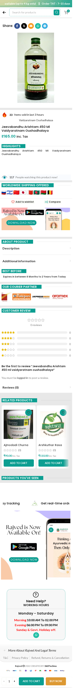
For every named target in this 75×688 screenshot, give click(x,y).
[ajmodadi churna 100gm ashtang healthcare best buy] (19, 424)
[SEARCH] (56, 12)
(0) (19, 450)
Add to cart (31, 681)
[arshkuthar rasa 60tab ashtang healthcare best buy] (53, 424)
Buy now (56, 681)
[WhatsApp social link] (38, 26)
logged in (22, 377)
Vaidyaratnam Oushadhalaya (36, 120)
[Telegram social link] (45, 26)
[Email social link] (31, 26)
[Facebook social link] (17, 26)
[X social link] (24, 26)
